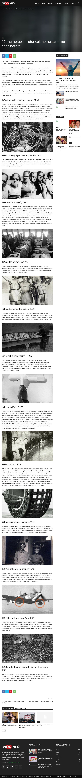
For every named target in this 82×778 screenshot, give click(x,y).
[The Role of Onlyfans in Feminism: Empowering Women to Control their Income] (27, 717)
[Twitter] (7, 56)
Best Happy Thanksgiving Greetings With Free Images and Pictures (45, 758)
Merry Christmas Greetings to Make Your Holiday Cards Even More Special (45, 766)
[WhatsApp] (14, 56)
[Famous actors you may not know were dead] (45, 717)
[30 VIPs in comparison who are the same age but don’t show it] (60, 109)
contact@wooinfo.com (14, 762)
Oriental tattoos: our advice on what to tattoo (61, 131)
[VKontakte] (16, 767)
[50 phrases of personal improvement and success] (68, 67)
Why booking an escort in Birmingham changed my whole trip (9, 725)
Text (72, 3)
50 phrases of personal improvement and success (66, 79)
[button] (78, 3)
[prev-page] (3, 731)
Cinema (37, 3)
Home (3, 9)
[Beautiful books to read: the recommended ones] (60, 93)
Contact (75, 776)
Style (50, 3)
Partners (64, 776)
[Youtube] (20, 767)
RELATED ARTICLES (8, 708)
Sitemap (59, 776)
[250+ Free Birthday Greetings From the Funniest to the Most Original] (60, 101)
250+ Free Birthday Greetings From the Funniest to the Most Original (72, 101)
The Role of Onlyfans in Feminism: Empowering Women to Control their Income (27, 725)
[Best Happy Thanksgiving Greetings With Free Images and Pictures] (33, 759)
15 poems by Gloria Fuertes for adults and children (74, 146)
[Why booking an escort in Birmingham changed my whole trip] (10, 717)
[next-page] (5, 731)
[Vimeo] (12, 767)
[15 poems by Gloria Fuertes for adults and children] (74, 140)
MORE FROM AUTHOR (20, 708)
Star (43, 3)
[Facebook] (3, 56)
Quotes (66, 3)
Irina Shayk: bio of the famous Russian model (41, 701)
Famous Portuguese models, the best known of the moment (61, 146)
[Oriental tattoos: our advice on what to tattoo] (61, 124)
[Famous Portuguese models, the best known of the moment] (61, 140)
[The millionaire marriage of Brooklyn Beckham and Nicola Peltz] (74, 124)
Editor (57, 82)
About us (70, 776)
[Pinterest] (10, 56)
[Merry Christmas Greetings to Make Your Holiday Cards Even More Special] (33, 767)
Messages (58, 3)
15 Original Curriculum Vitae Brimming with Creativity (13, 702)
